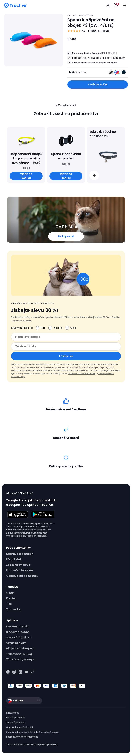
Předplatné (13, 559)
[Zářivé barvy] (117, 73)
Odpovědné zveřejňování (19, 727)
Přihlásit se (66, 356)
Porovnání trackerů (19, 570)
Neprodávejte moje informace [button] (22, 736)
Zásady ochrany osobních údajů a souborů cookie (32, 731)
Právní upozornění (15, 717)
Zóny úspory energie (20, 659)
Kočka (58, 328)
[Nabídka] (124, 5)
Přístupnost (12, 712)
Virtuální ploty (16, 643)
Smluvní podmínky (16, 722)
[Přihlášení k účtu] (108, 5)
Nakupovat (66, 236)
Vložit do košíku (98, 84)
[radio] (111, 72)
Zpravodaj (13, 609)
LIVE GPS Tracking (18, 626)
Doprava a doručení (20, 554)
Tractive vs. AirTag (19, 654)
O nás (10, 593)
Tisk (9, 604)
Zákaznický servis (18, 565)
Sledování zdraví (17, 632)
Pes (43, 328)
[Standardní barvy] (111, 73)
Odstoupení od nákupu (22, 576)
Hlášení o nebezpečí (20, 648)
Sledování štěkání (18, 637)
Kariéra (11, 598)
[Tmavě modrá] (123, 73)
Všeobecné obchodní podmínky (82, 373)
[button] (94, 175)
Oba (73, 328)
